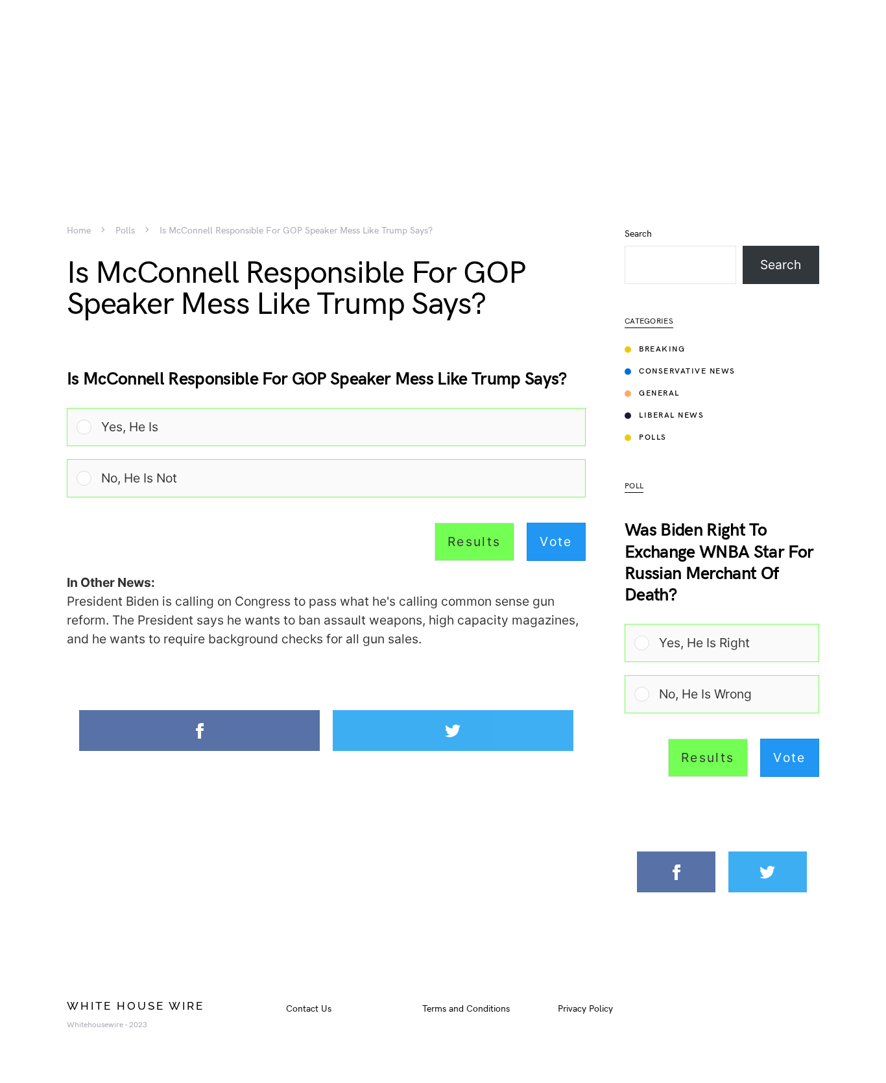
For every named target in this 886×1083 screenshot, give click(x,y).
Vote (556, 541)
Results (474, 541)
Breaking (662, 349)
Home (79, 231)
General (659, 393)
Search (638, 234)
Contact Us (308, 1008)
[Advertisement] (443, 91)
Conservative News (687, 371)
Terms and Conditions (466, 1008)
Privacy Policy (585, 1008)
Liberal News (671, 415)
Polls (125, 231)
